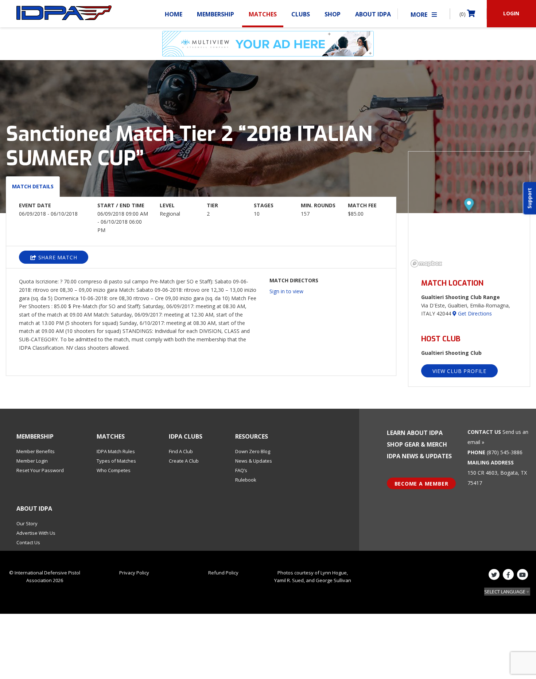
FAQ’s (241, 470)
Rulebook (245, 479)
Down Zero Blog (252, 451)
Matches (263, 14)
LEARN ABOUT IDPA (415, 433)
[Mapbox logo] (427, 263)
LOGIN (511, 13)
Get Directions (474, 313)
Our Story (27, 523)
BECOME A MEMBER (421, 483)
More (420, 15)
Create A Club (184, 461)
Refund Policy (223, 572)
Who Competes (114, 470)
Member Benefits (35, 451)
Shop (333, 14)
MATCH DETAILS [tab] (33, 186)
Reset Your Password (40, 470)
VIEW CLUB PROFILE (459, 371)
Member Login (32, 461)
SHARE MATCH (56, 257)
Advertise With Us (35, 533)
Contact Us (28, 542)
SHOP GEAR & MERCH (417, 444)
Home (173, 14)
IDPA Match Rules (116, 451)
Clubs (300, 14)
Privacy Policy (134, 572)
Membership (215, 14)
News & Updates (253, 461)
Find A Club (181, 451)
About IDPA (373, 14)
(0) (463, 14)
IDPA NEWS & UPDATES (419, 456)
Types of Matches (116, 461)
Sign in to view (286, 291)
